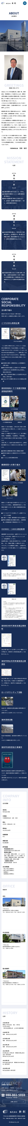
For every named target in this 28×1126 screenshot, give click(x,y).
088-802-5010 (15, 1094)
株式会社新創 (8, 4)
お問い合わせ (14, 1102)
